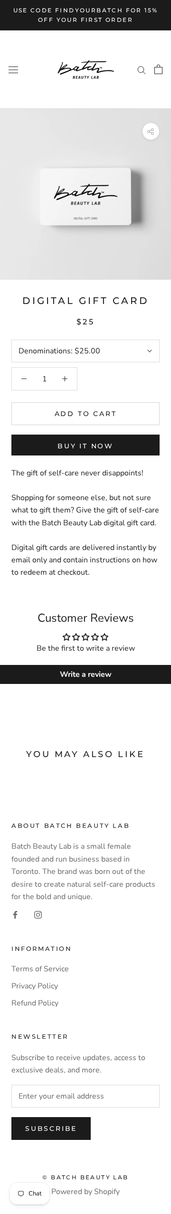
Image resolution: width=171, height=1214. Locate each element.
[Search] (141, 69)
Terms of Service (40, 969)
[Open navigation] (13, 69)
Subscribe (51, 1128)
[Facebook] (15, 914)
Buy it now (85, 446)
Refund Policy (34, 1003)
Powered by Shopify (85, 1191)
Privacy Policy (34, 986)
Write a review (86, 674)
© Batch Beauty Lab (85, 1177)
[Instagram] (38, 914)
